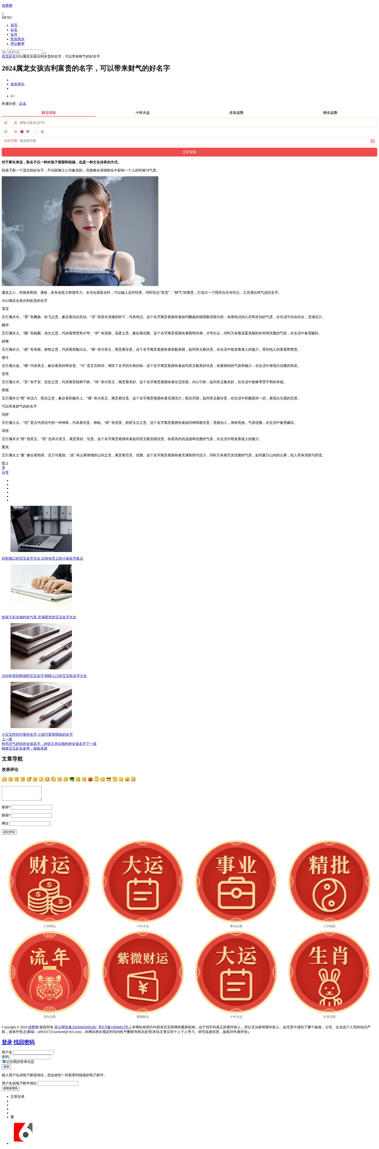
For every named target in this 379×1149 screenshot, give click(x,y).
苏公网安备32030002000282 (75, 1027)
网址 (5, 823)
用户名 (7, 1052)
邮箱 (6, 815)
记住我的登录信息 (20, 1061)
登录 (7, 1042)
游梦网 (7, 5)
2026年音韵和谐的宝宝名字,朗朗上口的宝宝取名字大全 (44, 676)
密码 (5, 1057)
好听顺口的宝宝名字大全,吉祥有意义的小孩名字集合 (42, 558)
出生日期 (10, 140)
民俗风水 (18, 39)
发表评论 (18, 84)
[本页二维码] (23, 1143)
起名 (14, 30)
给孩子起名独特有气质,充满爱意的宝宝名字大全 (39, 617)
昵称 (6, 807)
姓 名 (10, 122)
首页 (14, 25)
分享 (5, 472)
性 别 (10, 131)
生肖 (14, 34)
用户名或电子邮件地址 (19, 1083)
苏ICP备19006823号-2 (114, 1027)
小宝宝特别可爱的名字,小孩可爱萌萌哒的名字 (37, 734)
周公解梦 (18, 44)
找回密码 (24, 1042)
